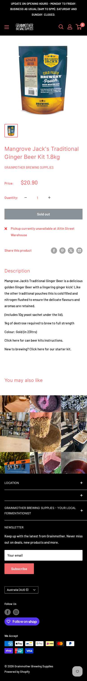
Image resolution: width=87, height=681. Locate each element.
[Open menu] (6, 27)
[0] (79, 27)
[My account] (70, 26)
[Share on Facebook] (54, 250)
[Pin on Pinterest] (62, 250)
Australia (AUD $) (17, 590)
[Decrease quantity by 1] (25, 197)
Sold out (43, 214)
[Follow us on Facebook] (7, 612)
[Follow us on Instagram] (16, 612)
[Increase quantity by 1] (49, 197)
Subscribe (19, 568)
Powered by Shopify (17, 671)
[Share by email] (79, 250)
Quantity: (11, 198)
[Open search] (61, 26)
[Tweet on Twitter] (71, 250)
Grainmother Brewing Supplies (29, 167)
